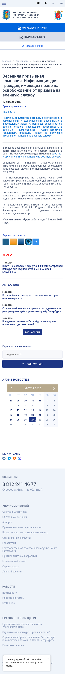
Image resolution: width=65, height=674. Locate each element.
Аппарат (7, 522)
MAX (19, 458)
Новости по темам (13, 597)
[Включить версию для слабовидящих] (39, 3)
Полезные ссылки (13, 645)
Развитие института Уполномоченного (25, 532)
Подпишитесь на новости (17, 346)
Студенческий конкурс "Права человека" (26, 632)
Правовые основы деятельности (21, 527)
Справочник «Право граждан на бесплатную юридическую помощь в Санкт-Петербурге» (28, 638)
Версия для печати (14, 235)
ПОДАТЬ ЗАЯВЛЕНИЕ (34, 36)
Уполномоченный (15, 505)
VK (4, 458)
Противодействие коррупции (19, 556)
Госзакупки (9, 542)
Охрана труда (10, 566)
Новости (8, 586)
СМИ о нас (8, 603)
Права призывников (15, 106)
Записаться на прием (34, 28)
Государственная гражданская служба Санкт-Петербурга (29, 549)
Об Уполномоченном (14, 517)
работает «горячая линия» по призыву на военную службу (32, 155)
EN (61, 3)
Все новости (32, 332)
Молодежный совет (14, 561)
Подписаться (34, 363)
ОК (14, 458)
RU (53, 3)
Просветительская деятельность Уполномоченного (22, 625)
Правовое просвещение (19, 618)
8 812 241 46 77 (19, 484)
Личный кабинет (12, 571)
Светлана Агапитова (14, 511)
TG (9, 458)
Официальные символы (16, 537)
